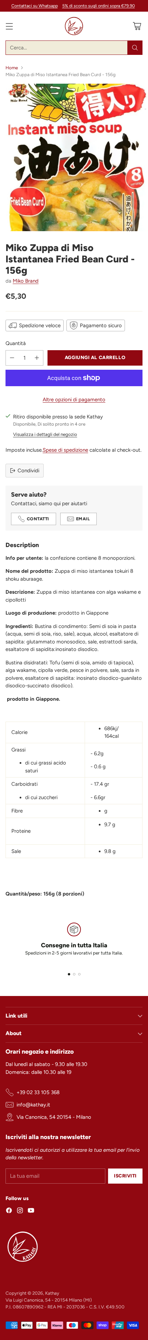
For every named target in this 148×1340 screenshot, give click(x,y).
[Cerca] (134, 47)
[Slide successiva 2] (74, 974)
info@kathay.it (33, 1105)
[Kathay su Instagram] (20, 1211)
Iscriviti (125, 1175)
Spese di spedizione (65, 450)
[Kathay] (74, 26)
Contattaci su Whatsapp (34, 5)
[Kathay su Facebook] (9, 1211)
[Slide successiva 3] (79, 974)
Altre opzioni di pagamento (74, 399)
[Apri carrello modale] (137, 26)
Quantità (16, 343)
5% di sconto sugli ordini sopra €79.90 (98, 5)
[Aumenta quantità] (37, 358)
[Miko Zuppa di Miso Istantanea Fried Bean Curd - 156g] (74, 157)
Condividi (28, 470)
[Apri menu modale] (9, 26)
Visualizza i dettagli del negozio (45, 434)
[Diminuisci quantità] (12, 358)
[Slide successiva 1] (69, 974)
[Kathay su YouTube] (31, 1211)
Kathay (52, 1293)
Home (12, 67)
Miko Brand (26, 281)
